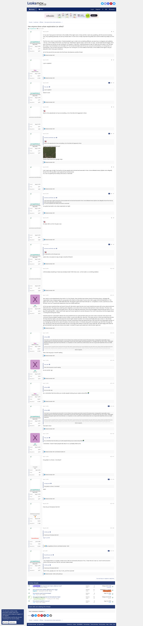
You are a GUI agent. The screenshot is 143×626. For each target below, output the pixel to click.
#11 (113, 295)
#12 (113, 333)
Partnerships (86, 624)
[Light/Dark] (106, 9)
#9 (113, 244)
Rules (41, 9)
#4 (113, 107)
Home (111, 624)
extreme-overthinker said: (50, 137)
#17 (113, 456)
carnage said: (47, 483)
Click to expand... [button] (78, 349)
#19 (113, 503)
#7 (113, 193)
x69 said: (46, 337)
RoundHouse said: (48, 555)
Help (107, 624)
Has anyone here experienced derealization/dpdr (46, 597)
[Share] (111, 32)
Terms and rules (94, 624)
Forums (33, 9)
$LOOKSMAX (80, 624)
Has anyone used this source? (41, 601)
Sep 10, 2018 (46, 537)
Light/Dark (41, 624)
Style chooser (33, 624)
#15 (113, 406)
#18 (113, 479)
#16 (113, 433)
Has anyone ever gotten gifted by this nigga (45, 589)
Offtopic (45, 587)
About (74, 624)
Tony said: (46, 87)
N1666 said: (46, 532)
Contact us (69, 624)
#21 (113, 550)
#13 (113, 360)
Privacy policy (102, 624)
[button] (36, 9)
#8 (113, 217)
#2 (113, 60)
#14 (113, 383)
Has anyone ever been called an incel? (51, 586)
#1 (113, 31)
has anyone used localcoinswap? (42, 593)
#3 (113, 82)
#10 (113, 268)
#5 (113, 133)
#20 (113, 528)
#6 (113, 167)
